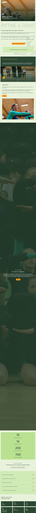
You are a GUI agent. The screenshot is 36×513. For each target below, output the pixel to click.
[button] (34, 1)
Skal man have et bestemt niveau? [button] (9, 478)
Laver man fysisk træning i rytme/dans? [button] (10, 486)
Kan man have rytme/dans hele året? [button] (9, 490)
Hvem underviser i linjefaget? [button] (7, 474)
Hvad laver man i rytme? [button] (7, 482)
